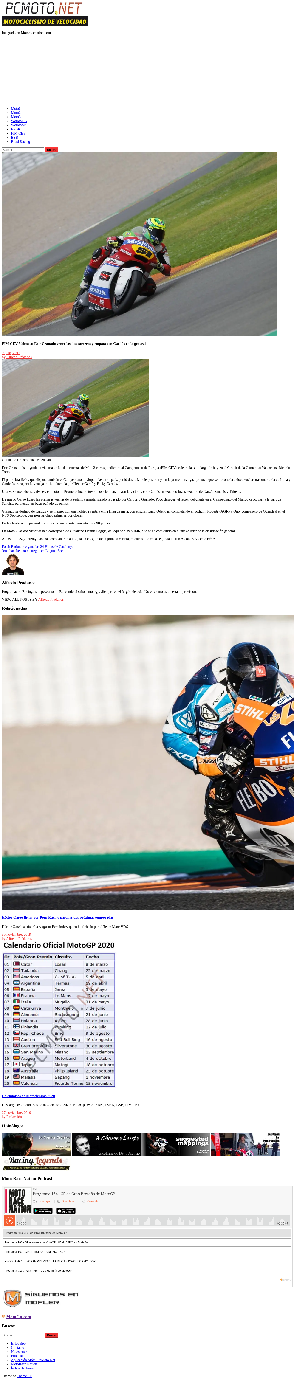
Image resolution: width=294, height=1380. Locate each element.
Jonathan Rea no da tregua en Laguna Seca (33, 551)
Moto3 (16, 117)
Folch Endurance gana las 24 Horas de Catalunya (38, 547)
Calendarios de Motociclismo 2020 (28, 1096)
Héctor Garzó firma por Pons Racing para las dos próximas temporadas (57, 917)
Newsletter (19, 1352)
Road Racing (20, 142)
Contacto (17, 1347)
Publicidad (18, 1356)
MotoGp (17, 108)
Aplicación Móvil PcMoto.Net (33, 1360)
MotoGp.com (18, 1316)
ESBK (16, 129)
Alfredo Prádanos (19, 357)
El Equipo (18, 1343)
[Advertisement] (147, 71)
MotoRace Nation (24, 1364)
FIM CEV (18, 133)
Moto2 (16, 113)
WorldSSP (18, 125)
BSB (14, 137)
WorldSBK (19, 121)
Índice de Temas (23, 1368)
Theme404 (24, 1376)
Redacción (14, 1117)
